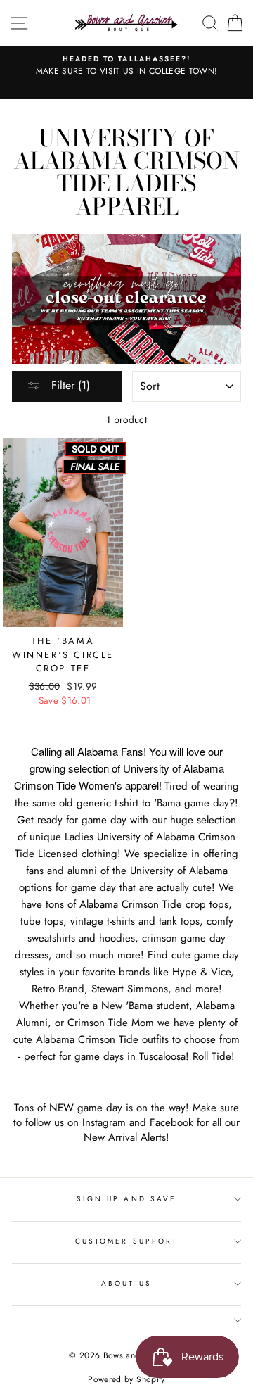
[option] (126, 66)
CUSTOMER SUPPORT (126, 1241)
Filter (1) (69, 385)
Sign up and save (126, 1199)
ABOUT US (126, 1283)
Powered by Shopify (126, 1379)
